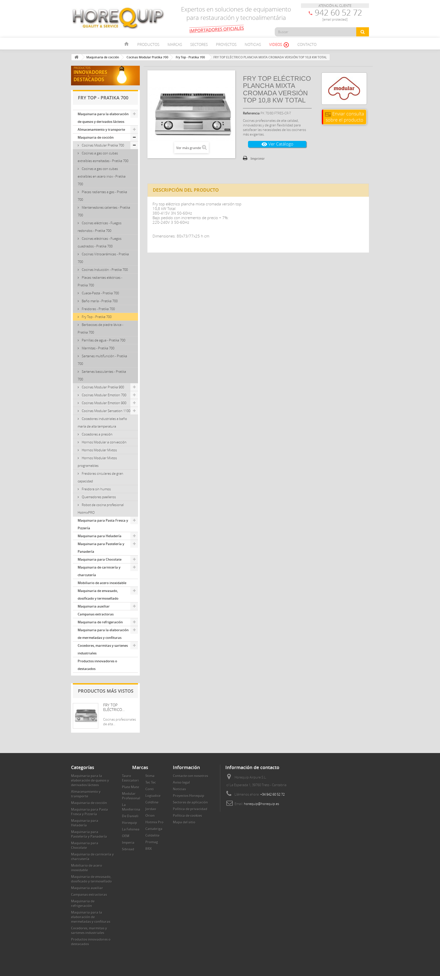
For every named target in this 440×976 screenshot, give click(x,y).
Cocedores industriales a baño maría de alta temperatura (102, 422)
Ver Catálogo (277, 144)
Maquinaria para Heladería (99, 536)
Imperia (128, 842)
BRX (148, 848)
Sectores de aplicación (190, 802)
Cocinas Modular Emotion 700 (103, 395)
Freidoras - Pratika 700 (98, 309)
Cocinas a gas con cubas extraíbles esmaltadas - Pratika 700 (103, 157)
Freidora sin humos (96, 489)
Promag (151, 842)
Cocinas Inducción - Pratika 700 (104, 269)
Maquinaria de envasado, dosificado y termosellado (98, 594)
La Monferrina (131, 807)
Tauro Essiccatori (130, 778)
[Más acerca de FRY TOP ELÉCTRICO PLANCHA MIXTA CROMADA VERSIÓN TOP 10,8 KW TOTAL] (85, 716)
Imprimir (258, 158)
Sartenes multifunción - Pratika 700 (102, 360)
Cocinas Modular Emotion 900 (103, 403)
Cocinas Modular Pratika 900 (102, 387)
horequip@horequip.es (261, 803)
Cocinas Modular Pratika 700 (102, 145)
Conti (149, 789)
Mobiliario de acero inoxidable (102, 583)
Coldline (151, 802)
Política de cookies (187, 815)
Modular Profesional (131, 795)
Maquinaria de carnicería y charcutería (99, 571)
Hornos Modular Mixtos (99, 450)
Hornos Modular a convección (104, 442)
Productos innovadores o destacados (97, 665)
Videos (279, 45)
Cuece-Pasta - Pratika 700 (100, 293)
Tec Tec (150, 782)
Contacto (307, 44)
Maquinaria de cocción (96, 137)
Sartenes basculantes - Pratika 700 (102, 375)
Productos (148, 44)
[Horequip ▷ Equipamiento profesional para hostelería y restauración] (118, 18)
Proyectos (226, 44)
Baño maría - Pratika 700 (99, 301)
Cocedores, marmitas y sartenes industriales (103, 649)
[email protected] (335, 19)
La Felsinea (131, 829)
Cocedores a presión (97, 434)
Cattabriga (153, 828)
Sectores (199, 44)
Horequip (129, 822)
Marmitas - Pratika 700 (97, 348)
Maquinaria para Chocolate (99, 559)
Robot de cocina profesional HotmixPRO (101, 509)
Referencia (251, 113)
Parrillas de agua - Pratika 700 (103, 340)
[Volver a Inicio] (76, 57)
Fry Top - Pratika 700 (96, 316)
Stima (150, 775)
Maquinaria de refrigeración (100, 622)
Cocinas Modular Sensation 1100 (105, 410)
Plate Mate (130, 787)
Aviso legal (181, 782)
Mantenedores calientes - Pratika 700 (104, 211)
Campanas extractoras (96, 614)
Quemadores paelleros (98, 497)
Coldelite (152, 835)
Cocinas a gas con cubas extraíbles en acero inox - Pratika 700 (102, 176)
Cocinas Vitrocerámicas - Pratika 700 (103, 258)
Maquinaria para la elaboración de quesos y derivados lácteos (103, 118)
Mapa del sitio (184, 822)
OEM (125, 836)
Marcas (175, 44)
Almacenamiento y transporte (101, 129)
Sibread (128, 849)
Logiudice (152, 795)
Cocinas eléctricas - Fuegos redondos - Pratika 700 (99, 227)
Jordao (150, 809)
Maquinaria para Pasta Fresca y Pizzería (103, 524)
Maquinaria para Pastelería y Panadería (101, 548)
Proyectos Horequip (188, 795)
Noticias (253, 44)
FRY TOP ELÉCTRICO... (114, 707)
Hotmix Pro (154, 822)
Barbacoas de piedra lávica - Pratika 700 (100, 328)
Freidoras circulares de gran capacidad (100, 477)
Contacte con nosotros (190, 775)
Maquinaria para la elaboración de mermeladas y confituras (103, 634)
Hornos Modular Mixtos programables (97, 462)
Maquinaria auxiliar (94, 606)
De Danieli (130, 816)
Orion (150, 815)
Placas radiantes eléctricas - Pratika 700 (100, 281)
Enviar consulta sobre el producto (344, 117)
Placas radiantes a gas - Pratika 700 (102, 196)
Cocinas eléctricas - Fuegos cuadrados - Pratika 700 (99, 242)
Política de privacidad (190, 809)
